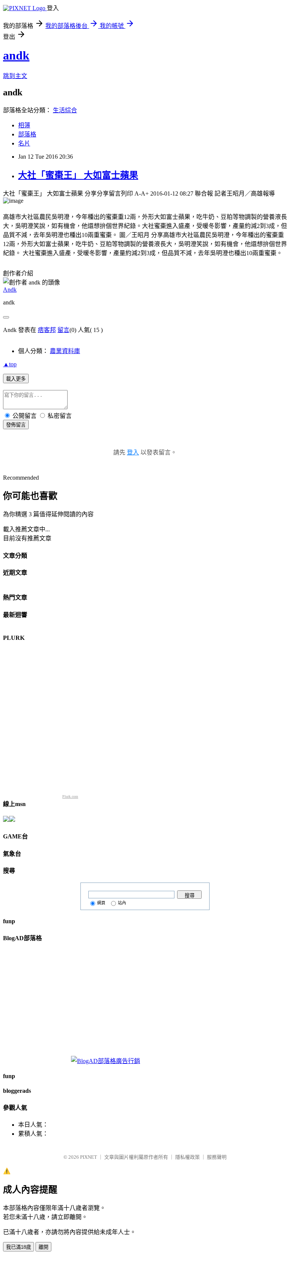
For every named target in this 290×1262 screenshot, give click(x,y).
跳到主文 (15, 76)
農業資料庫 (65, 351)
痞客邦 (47, 330)
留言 (63, 330)
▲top (10, 364)
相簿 (24, 125)
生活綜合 (65, 110)
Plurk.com (70, 796)
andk (16, 55)
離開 (43, 1247)
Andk (10, 289)
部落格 (27, 134)
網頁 (101, 903)
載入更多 (16, 379)
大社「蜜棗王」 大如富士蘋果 (78, 175)
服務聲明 (217, 1157)
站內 (122, 903)
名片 (24, 143)
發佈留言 (16, 425)
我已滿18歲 (18, 1247)
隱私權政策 (187, 1157)
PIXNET (88, 1157)
